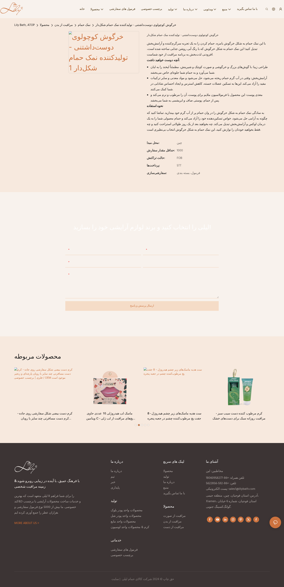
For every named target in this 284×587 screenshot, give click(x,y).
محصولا (44, 25)
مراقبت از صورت (174, 516)
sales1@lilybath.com (242, 489)
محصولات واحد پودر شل (126, 516)
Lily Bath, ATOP (24, 25)
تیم (113, 476)
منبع (166, 487)
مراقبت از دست (174, 527)
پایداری (115, 487)
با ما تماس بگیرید (174, 493)
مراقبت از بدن (63, 25)
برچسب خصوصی (122, 555)
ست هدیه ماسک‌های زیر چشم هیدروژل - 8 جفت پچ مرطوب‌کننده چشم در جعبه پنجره (174, 416)
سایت (115, 579)
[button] (136, 425)
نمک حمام (84, 25)
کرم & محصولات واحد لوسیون (130, 527)
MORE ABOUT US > (26, 523)
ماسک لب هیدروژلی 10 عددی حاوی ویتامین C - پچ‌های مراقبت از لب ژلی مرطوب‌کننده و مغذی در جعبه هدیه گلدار (109, 416)
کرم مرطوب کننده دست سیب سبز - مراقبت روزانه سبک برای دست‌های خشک (239, 416)
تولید (166, 476)
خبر (113, 482)
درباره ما (116, 471)
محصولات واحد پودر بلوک (127, 510)
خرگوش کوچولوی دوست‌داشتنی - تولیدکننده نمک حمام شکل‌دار (135, 25)
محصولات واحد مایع (123, 521)
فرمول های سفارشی (124, 549)
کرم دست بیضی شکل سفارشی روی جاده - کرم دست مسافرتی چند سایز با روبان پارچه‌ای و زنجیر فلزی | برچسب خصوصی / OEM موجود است (44, 416)
